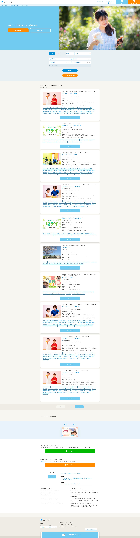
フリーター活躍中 (71, 113)
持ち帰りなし (85, 107)
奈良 (53, 492)
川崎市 (89, 490)
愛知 (43, 494)
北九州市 (72, 494)
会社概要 (71, 522)
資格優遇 (93, 109)
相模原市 (92, 490)
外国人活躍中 (77, 113)
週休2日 (88, 206)
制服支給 (49, 113)
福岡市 (75, 494)
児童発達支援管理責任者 (75, 503)
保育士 (72, 498)
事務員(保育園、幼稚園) (84, 506)
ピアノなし (74, 109)
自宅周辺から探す (71, 75)
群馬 (58, 490)
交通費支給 (69, 233)
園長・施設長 (73, 500)
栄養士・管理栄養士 (87, 500)
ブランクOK (75, 107)
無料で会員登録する (70, 464)
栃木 (56, 490)
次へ (79, 406)
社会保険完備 (86, 111)
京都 (48, 492)
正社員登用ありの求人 (24, 5)
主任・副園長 (94, 498)
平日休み (60, 111)
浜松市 (75, 492)
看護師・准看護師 (95, 500)
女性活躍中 (45, 113)
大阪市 (85, 492)
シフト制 (65, 113)
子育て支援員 (88, 498)
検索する (70, 70)
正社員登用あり (55, 111)
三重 (50, 494)
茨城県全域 (13, 5)
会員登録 (19, 30)
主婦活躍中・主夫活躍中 (47, 111)
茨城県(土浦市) (18, 5)
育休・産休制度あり (81, 109)
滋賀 (50, 492)
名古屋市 (78, 492)
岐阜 (48, 494)
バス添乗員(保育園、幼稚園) (93, 505)
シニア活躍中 (68, 109)
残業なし (79, 107)
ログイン (41, 30)
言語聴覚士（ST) (73, 505)
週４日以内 (50, 109)
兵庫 (46, 492)
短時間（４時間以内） (46, 107)
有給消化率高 (66, 111)
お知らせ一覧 (51, 476)
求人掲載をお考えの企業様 (109, 1)
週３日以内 (45, 109)
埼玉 (49, 490)
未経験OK (69, 107)
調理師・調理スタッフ (79, 500)
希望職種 (60, 58)
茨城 (53, 490)
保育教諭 (80, 498)
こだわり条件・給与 (82, 62)
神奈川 (46, 490)
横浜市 (86, 490)
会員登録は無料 (43, 461)
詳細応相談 (55, 113)
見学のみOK (60, 113)
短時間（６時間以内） (63, 107)
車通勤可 (90, 107)
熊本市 (79, 494)
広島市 (96, 492)
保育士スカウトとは (100, 1)
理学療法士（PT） (83, 503)
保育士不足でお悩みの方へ (75, 534)
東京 (43, 490)
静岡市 (72, 492)
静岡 (46, 494)
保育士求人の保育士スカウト (5, 5)
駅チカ (44, 140)
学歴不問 (81, 172)
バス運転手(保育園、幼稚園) (82, 505)
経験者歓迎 (83, 113)
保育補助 (84, 498)
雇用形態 (82, 58)
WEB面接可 (56, 109)
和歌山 (55, 492)
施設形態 (60, 62)
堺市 (87, 492)
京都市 (82, 492)
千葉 (51, 490)
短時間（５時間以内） (54, 107)
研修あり (81, 111)
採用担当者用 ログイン (91, 529)
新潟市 (96, 490)
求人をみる (70, 117)
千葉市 (82, 490)
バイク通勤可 (76, 111)
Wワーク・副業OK (62, 109)
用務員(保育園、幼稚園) (75, 506)
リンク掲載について (63, 526)
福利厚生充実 (45, 263)
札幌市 (72, 490)
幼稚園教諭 (76, 498)
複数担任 (50, 263)
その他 (90, 506)
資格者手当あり (88, 109)
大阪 (43, 492)
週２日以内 (92, 111)
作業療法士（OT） (90, 503)
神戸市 (90, 492)
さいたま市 (79, 490)
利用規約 (71, 524)
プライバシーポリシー (74, 526)
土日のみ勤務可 (89, 113)
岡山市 (93, 492)
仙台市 (75, 490)
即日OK (71, 111)
